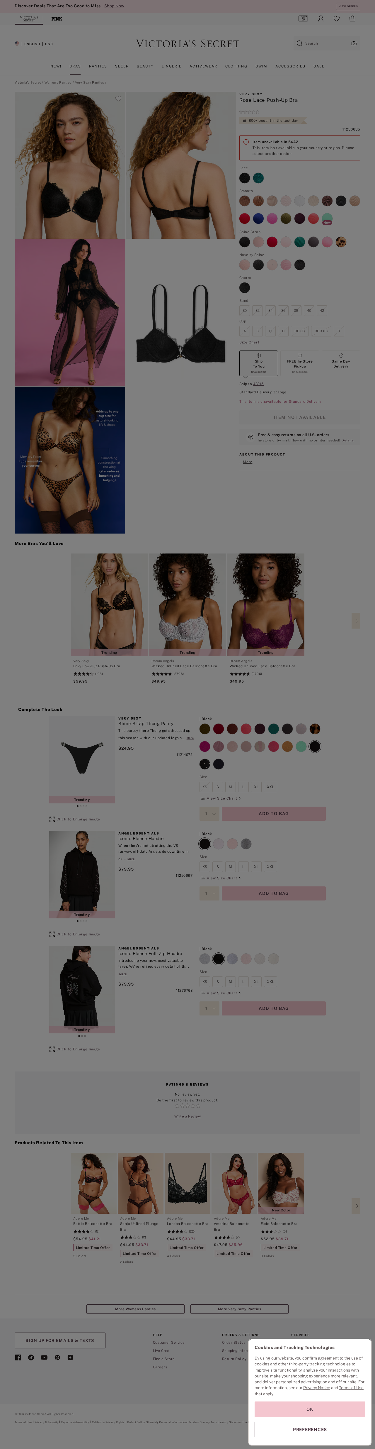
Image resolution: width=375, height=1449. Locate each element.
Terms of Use (351, 1387)
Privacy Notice (316, 1387)
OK (309, 1409)
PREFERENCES (310, 1429)
